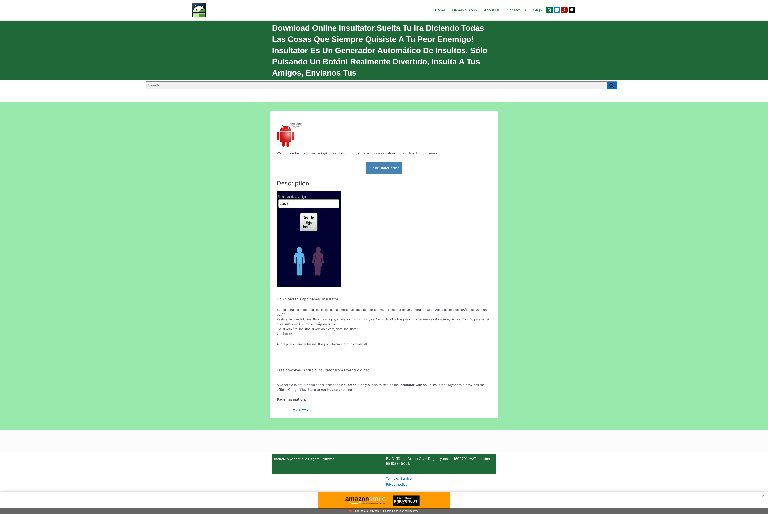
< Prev (292, 410)
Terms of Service (399, 478)
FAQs (537, 10)
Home (440, 10)
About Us (492, 10)
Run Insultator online (384, 168)
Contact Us (516, 10)
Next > (304, 410)
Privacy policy (396, 484)
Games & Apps (464, 10)
